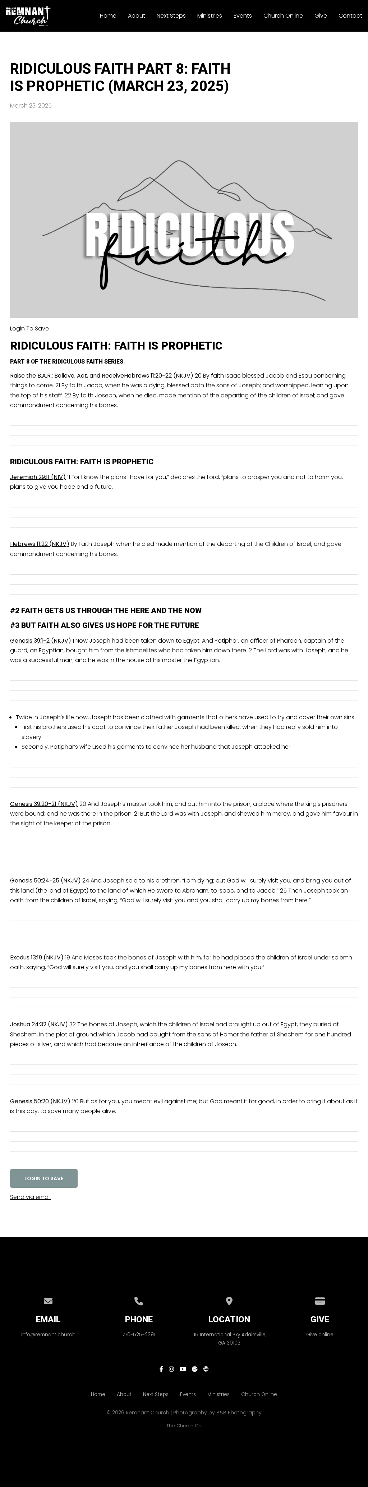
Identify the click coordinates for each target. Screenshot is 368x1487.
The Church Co (184, 1426)
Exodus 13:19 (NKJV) (37, 957)
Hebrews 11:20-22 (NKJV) (158, 375)
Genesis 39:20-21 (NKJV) (44, 804)
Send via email (30, 1197)
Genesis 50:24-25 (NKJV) (45, 880)
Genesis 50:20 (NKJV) (40, 1101)
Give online (320, 1334)
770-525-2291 (138, 1334)
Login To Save (29, 328)
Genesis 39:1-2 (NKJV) (40, 641)
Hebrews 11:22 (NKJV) (39, 544)
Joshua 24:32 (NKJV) (39, 1024)
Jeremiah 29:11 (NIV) (38, 477)
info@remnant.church (48, 1334)
